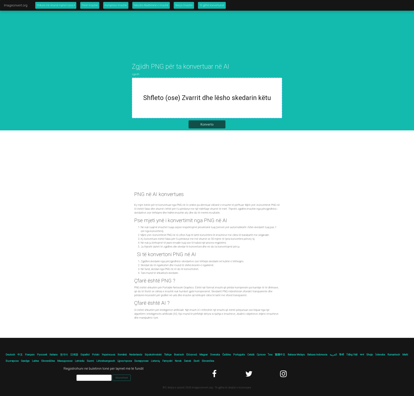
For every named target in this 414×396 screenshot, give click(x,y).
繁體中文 (280, 354)
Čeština (226, 354)
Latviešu (79, 360)
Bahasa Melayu (296, 354)
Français (30, 354)
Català (250, 354)
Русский (42, 354)
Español (85, 354)
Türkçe (168, 354)
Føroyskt (167, 360)
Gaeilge (25, 360)
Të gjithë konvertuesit (211, 5)
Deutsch (10, 354)
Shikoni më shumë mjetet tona (55, 5)
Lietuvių (155, 360)
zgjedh (135, 74)
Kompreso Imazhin (116, 5)
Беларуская (141, 360)
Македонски (64, 360)
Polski (95, 354)
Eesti (196, 360)
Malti (405, 354)
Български (12, 360)
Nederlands (135, 354)
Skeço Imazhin (184, 5)
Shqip (369, 354)
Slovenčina (208, 360)
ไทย (270, 354)
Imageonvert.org (15, 5)
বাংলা (362, 354)
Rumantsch (393, 354)
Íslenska (380, 354)
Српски (261, 354)
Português (239, 354)
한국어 (64, 354)
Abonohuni (121, 377)
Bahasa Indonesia (317, 354)
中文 (20, 354)
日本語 (74, 354)
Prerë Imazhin (90, 5)
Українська (108, 354)
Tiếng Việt (352, 354)
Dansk (187, 360)
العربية (333, 354)
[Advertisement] (207, 40)
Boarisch (179, 354)
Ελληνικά (191, 354)
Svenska (215, 354)
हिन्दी (341, 354)
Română (122, 354)
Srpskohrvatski (153, 354)
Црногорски (124, 360)
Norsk (178, 360)
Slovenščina (48, 360)
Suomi (90, 360)
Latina (35, 360)
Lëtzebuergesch (105, 360)
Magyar (203, 354)
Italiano (53, 354)
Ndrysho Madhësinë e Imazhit (151, 5)
